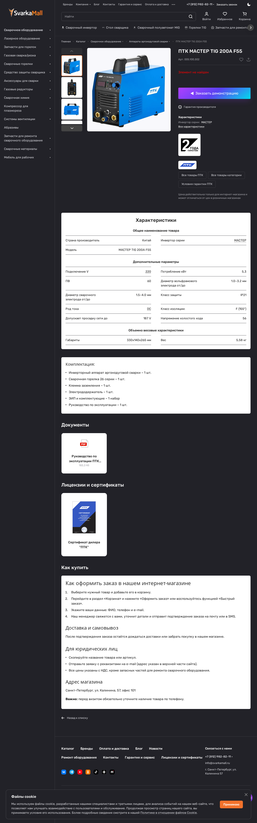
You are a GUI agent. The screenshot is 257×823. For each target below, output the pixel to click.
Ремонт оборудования (79, 757)
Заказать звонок (226, 4)
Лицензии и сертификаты (181, 757)
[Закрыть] (246, 794)
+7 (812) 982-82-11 (199, 4)
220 (148, 271)
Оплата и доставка (114, 748)
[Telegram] (71, 772)
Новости (155, 748)
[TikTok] (96, 772)
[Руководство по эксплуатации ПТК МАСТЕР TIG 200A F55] (84, 453)
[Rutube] (112, 772)
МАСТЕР (206, 122)
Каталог (67, 748)
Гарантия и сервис (140, 757)
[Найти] (190, 16)
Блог (139, 748)
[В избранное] (241, 60)
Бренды (86, 748)
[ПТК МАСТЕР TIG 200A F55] (129, 89)
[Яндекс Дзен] (104, 772)
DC (149, 309)
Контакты (110, 757)
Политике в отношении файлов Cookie (168, 813)
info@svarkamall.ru (217, 763)
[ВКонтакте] (63, 772)
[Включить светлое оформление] (249, 4)
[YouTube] (79, 772)
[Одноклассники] (88, 772)
